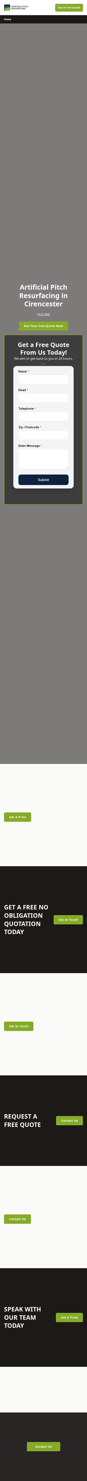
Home (7, 19)
